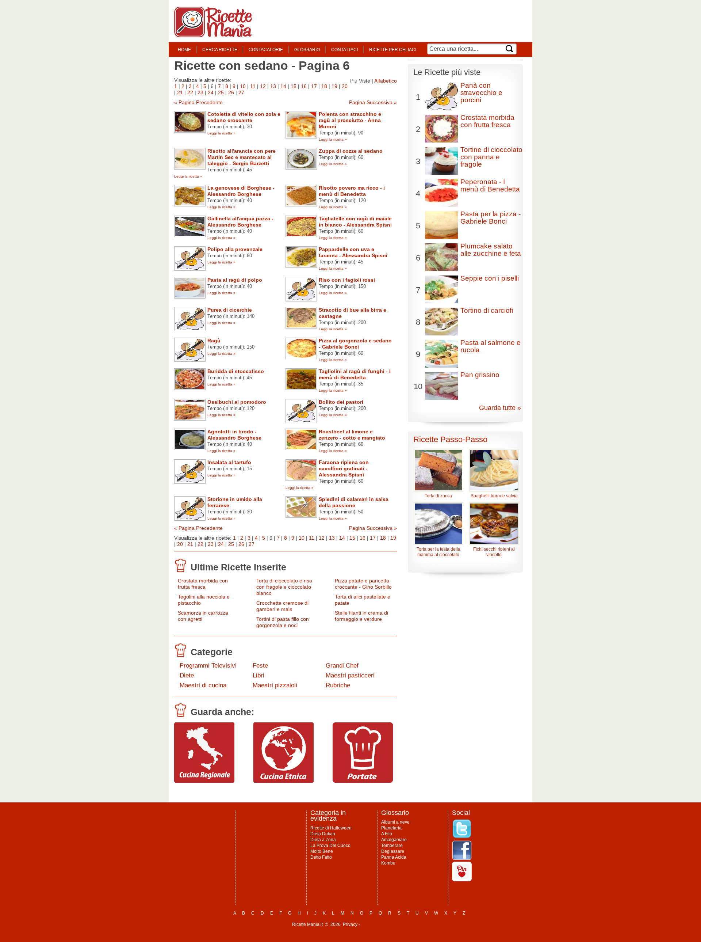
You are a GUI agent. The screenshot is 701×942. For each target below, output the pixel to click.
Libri (258, 675)
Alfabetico (385, 81)
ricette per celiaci (392, 49)
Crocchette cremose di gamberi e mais (282, 606)
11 (253, 86)
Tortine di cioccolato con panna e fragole (491, 157)
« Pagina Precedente (198, 102)
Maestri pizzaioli (275, 685)
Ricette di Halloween (331, 828)
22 (190, 92)
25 (221, 92)
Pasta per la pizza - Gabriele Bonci (490, 217)
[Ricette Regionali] (204, 781)
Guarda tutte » (500, 407)
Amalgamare (394, 839)
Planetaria (391, 828)
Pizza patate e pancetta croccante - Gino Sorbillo (363, 584)
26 (231, 92)
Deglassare (392, 851)
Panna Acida (393, 857)
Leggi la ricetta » (221, 133)
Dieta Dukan (322, 833)
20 (345, 86)
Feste (260, 665)
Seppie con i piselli (489, 278)
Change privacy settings (385, 924)
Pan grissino (479, 375)
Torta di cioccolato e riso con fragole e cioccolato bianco (284, 587)
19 (334, 86)
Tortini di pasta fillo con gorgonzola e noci (282, 622)
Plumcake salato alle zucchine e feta (490, 249)
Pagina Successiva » (373, 102)
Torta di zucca (438, 495)
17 (314, 86)
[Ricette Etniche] (283, 781)
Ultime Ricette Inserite (238, 567)
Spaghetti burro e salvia (494, 495)
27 (241, 92)
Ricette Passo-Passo (450, 439)
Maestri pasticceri (350, 675)
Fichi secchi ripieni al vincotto (494, 552)
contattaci (344, 49)
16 (304, 86)
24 (211, 92)
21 (180, 92)
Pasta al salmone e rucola (490, 346)
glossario (307, 49)
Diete (187, 675)
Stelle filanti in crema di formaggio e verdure (361, 616)
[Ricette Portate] (363, 781)
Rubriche (338, 685)
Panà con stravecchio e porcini (481, 92)
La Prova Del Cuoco (330, 845)
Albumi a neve (395, 822)
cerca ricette (219, 49)
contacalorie (266, 49)
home (184, 49)
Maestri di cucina (203, 685)
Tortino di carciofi (486, 310)
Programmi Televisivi (208, 665)
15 (293, 86)
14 (283, 86)
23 (200, 92)
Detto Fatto (321, 857)
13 (273, 86)
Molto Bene (321, 851)
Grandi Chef (342, 665)
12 (263, 86)
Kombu (388, 863)
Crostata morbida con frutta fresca (203, 584)
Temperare (392, 845)
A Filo (386, 833)
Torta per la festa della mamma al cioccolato (438, 552)
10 (243, 86)
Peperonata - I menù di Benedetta (490, 185)
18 (324, 86)
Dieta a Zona (323, 839)
